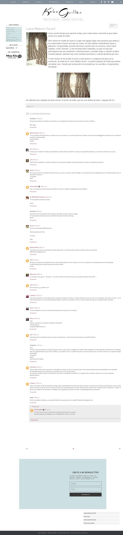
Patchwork (12, 37)
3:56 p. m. (42, 133)
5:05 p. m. (42, 247)
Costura (10, 31)
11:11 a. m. (39, 345)
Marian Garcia (34, 133)
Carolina (32, 295)
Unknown (33, 367)
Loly (31, 285)
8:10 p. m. (39, 367)
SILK (31, 260)
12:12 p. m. (39, 295)
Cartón (10, 29)
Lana (32, 106)
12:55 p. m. (37, 308)
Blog (81, 2)
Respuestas (35, 406)
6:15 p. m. (36, 260)
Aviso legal (87, 516)
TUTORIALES (53, 2)
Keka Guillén (34, 186)
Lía (31, 159)
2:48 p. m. (37, 170)
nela (31, 334)
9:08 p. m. (36, 285)
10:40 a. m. (35, 159)
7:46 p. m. (37, 397)
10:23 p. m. (35, 149)
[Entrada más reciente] (27, 449)
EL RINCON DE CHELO (37, 197)
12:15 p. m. (38, 383)
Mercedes (33, 274)
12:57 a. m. (43, 186)
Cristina (32, 383)
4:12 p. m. (37, 225)
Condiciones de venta (90, 513)
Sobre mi (25, 2)
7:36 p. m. (36, 334)
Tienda (92, 2)
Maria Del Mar (34, 247)
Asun (31, 308)
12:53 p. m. (39, 118)
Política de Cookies (89, 523)
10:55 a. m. (37, 318)
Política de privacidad (90, 520)
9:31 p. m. (47, 409)
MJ (31, 149)
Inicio (13, 2)
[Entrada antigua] (120, 449)
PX (7, 35)
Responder (33, 127)
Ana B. (32, 170)
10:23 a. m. (48, 197)
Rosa (31, 318)
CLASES (39, 2)
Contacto (69, 2)
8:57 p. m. (39, 211)
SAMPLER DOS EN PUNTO (13, 40)
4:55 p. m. (39, 274)
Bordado (10, 27)
